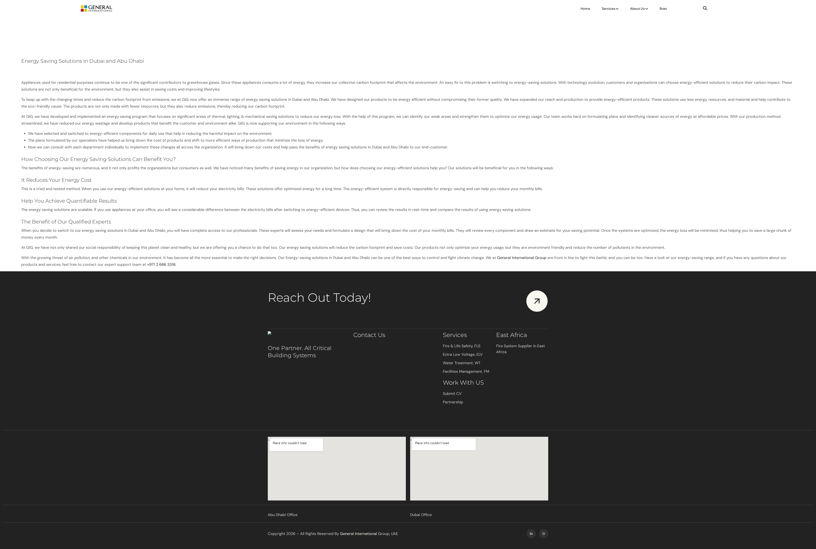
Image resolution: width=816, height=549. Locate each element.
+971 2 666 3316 (161, 264)
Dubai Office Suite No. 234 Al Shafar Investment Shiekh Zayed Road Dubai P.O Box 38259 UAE (388, 380)
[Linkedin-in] (531, 533)
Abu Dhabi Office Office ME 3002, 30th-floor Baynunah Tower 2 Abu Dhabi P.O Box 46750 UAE (386, 352)
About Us (637, 8)
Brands (665, 8)
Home (585, 8)
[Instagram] (543, 533)
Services (608, 8)
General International (358, 533)
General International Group (521, 257)
